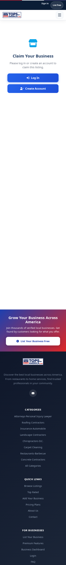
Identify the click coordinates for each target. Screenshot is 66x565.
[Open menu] (59, 15)
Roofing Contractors (33, 422)
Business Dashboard (33, 549)
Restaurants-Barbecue (33, 453)
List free (57, 5)
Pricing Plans (33, 504)
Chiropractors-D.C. (33, 441)
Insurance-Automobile (33, 428)
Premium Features (33, 543)
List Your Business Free (35, 341)
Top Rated (33, 492)
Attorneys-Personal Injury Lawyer (33, 416)
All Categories (33, 465)
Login (33, 555)
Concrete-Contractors (33, 459)
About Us (33, 510)
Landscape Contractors (33, 434)
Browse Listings (33, 486)
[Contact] (33, 393)
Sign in (45, 3)
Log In (35, 78)
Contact (33, 516)
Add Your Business (33, 498)
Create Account (35, 88)
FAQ (33, 561)
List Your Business (33, 537)
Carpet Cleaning (33, 447)
